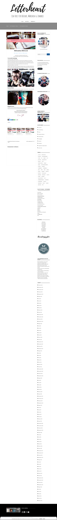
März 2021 (40, 362)
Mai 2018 (39, 439)
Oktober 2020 (40, 373)
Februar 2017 (40, 473)
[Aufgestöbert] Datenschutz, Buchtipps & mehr (14, 142)
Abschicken (40, 68)
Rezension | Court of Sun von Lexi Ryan (42, 275)
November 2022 (40, 316)
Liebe (44, 169)
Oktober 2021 (40, 346)
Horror (39, 166)
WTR (42, 184)
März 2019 (40, 416)
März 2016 (40, 498)
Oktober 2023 (40, 291)
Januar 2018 (40, 448)
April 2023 (39, 305)
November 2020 (40, 371)
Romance (43, 176)
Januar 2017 (40, 475)
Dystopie (39, 159)
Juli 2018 (39, 434)
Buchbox (39, 156)
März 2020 (40, 389)
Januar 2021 (40, 366)
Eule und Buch (44, 226)
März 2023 (40, 307)
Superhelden (40, 181)
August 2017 (40, 459)
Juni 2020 (39, 382)
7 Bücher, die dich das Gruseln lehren (42, 278)
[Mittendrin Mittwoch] (12, 130)
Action (39, 154)
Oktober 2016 (40, 482)
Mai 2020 (39, 384)
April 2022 (39, 332)
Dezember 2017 (40, 450)
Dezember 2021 (40, 341)
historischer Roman (44, 164)
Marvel (39, 171)
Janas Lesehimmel (43, 228)
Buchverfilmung (44, 156)
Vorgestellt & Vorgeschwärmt (42, 145)
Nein (44, 518)
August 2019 (40, 405)
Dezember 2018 (40, 423)
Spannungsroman (41, 179)
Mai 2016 (39, 493)
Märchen (39, 174)
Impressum (33, 21)
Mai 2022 (39, 330)
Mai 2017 (39, 466)
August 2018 (40, 432)
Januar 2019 (40, 421)
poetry (48, 174)
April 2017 (39, 468)
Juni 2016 (39, 491)
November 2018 (40, 425)
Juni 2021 (39, 355)
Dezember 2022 (40, 314)
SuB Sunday (40, 143)
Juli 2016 (39, 489)
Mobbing (43, 171)
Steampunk (46, 179)
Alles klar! (41, 518)
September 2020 (40, 375)
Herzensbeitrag (40, 129)
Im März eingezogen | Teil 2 (30, 141)
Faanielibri (43, 227)
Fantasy (39, 161)
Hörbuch (43, 166)
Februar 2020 (40, 391)
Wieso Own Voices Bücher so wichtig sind (43, 276)
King (39, 169)
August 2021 (40, 350)
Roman (39, 176)
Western (39, 184)
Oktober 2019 (40, 400)
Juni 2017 (39, 464)
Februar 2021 (40, 364)
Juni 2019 (39, 409)
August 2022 (40, 323)
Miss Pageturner (43, 229)
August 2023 (40, 296)
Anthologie (44, 154)
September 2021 (40, 348)
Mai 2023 (39, 303)
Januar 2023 (40, 312)
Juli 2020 (39, 380)
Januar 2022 (40, 339)
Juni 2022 (39, 328)
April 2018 (39, 441)
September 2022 (40, 321)
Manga (48, 169)
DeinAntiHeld (44, 225)
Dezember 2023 (40, 287)
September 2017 (40, 457)
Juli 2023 (39, 298)
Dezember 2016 (40, 477)
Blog (22, 21)
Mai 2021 (39, 357)
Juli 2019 (39, 407)
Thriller (44, 181)
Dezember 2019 (40, 396)
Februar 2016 (40, 500)
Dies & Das (39, 127)
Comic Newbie (44, 224)
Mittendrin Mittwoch (41, 134)
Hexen (39, 164)
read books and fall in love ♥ (23, 55)
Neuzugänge (40, 138)
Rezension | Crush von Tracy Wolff (42, 277)
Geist (43, 161)
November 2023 (40, 289)
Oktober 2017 (40, 455)
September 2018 (40, 430)
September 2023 (40, 294)
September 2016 (40, 484)
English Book (44, 159)
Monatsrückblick (40, 136)
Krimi (42, 169)
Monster (47, 171)
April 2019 (39, 414)
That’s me (26, 21)
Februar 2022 (40, 337)
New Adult (43, 174)
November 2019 (40, 398)
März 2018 (40, 443)
